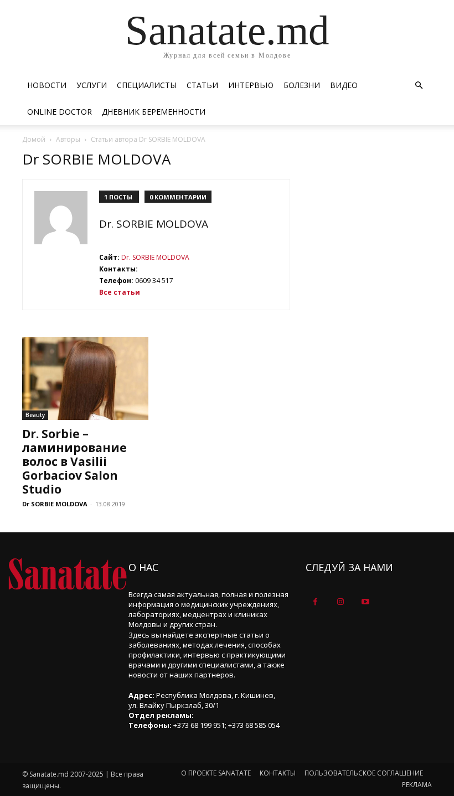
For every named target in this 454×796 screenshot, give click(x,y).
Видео (344, 85)
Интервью (251, 85)
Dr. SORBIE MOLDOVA (153, 224)
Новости (46, 85)
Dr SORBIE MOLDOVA (54, 504)
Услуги (91, 85)
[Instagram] (340, 602)
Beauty (35, 415)
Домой (33, 139)
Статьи (202, 85)
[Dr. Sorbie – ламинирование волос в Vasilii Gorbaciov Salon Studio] (85, 378)
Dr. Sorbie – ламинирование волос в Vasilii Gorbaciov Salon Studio (74, 461)
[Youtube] (365, 602)
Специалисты (147, 85)
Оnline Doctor (59, 111)
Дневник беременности (153, 111)
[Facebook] (315, 602)
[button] (418, 85)
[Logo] (67, 574)
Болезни (301, 85)
